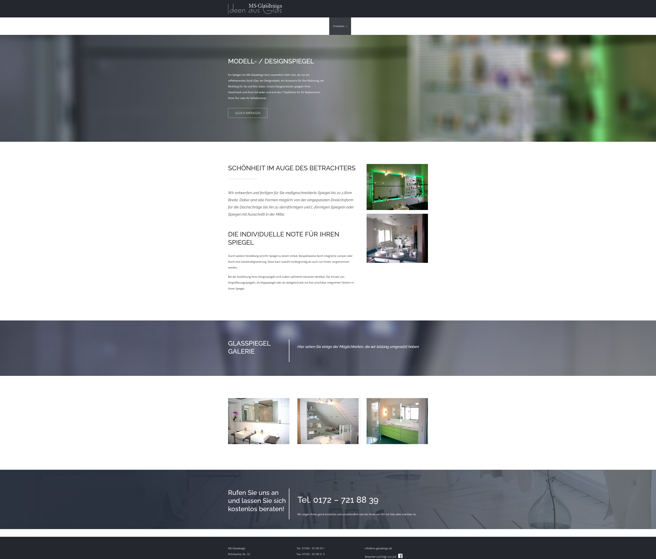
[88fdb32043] (397, 215)
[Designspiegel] (397, 399)
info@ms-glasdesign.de (378, 548)
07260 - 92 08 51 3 (313, 554)
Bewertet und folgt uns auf (381, 556)
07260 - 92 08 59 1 (313, 548)
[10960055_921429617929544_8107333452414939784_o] (397, 165)
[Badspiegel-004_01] (258, 399)
